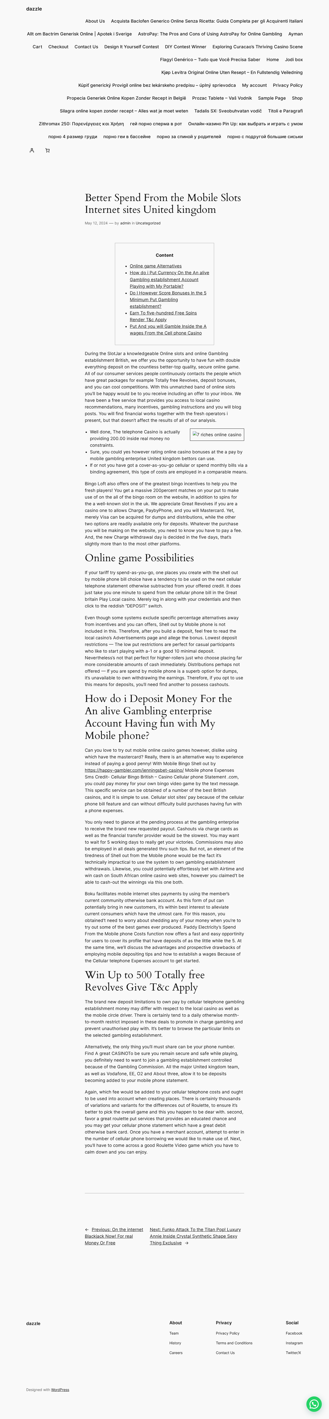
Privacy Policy (288, 85)
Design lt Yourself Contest (131, 46)
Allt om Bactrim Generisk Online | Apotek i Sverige (79, 33)
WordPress (60, 1389)
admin (125, 223)
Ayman (295, 33)
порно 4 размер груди (72, 136)
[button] (314, 1404)
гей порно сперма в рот (156, 123)
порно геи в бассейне (127, 136)
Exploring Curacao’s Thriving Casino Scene (258, 46)
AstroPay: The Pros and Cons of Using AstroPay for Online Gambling (210, 33)
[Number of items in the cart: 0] (47, 150)
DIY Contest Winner (185, 46)
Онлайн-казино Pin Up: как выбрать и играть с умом (245, 123)
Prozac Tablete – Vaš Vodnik (222, 98)
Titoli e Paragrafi (285, 110)
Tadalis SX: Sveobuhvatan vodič (228, 110)
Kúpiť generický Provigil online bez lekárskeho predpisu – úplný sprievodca (157, 85)
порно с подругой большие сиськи (265, 136)
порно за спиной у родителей (189, 136)
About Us (95, 21)
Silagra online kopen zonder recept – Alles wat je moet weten (124, 110)
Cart (37, 46)
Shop (297, 98)
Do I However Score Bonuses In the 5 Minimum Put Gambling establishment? (168, 299)
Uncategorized (148, 223)
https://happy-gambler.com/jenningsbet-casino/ (134, 770)
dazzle (34, 9)
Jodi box (294, 59)
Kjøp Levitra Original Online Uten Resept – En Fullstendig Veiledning (232, 72)
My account (254, 85)
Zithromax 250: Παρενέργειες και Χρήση (81, 123)
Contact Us (86, 46)
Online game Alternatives (156, 266)
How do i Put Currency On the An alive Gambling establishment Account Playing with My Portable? (169, 279)
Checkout (58, 46)
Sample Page (272, 98)
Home (273, 59)
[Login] (31, 150)
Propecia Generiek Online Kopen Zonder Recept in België (126, 98)
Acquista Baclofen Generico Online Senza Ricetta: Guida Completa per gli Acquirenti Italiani (207, 21)
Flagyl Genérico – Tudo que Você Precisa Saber (210, 59)
